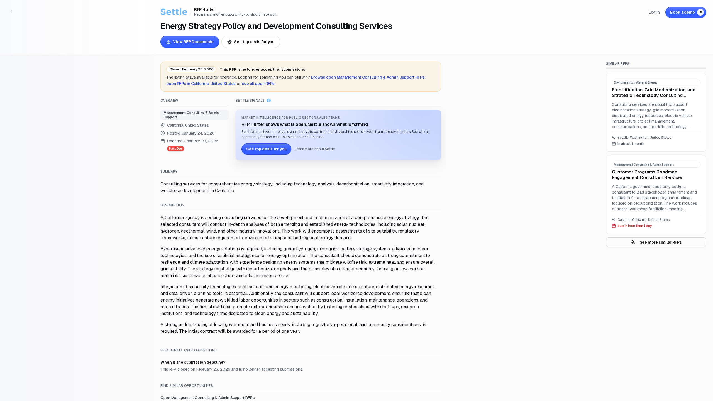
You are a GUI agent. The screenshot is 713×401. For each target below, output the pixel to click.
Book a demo (686, 12)
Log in (654, 12)
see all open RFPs (258, 83)
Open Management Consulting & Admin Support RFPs (207, 397)
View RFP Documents (193, 41)
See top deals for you (254, 41)
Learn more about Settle (315, 149)
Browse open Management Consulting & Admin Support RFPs (368, 77)
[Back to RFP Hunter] (11, 11)
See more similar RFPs (661, 242)
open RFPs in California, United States (201, 83)
